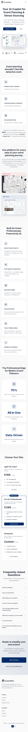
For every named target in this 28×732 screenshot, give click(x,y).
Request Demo (6, 702)
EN (12, 726)
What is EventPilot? (7, 587)
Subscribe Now (14, 524)
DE (15, 726)
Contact (4, 713)
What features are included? (10, 598)
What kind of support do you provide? (12, 615)
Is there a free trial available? (10, 603)
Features (4, 697)
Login (21, 28)
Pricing (3, 700)
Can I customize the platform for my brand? (12, 626)
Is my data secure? (7, 620)
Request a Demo (10, 28)
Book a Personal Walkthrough (14, 666)
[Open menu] (25, 2)
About (3, 710)
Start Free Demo (14, 660)
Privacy (4, 716)
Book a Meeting (14, 556)
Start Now (14, 489)
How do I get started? (8, 593)
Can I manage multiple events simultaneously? (10, 609)
